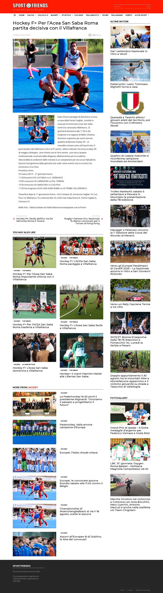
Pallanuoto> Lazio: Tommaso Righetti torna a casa (129, 85)
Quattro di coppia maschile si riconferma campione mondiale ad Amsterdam (129, 158)
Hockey (17, 270)
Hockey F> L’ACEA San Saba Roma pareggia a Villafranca (78, 262)
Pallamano (117, 15)
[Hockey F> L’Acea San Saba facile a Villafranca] (81, 302)
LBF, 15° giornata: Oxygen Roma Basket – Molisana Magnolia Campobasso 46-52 (129, 466)
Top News (26, 270)
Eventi (129, 15)
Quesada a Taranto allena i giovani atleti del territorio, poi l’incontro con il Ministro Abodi (130, 121)
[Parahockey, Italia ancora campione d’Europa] (34, 432)
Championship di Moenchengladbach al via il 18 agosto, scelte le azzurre (79, 511)
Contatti (130, 590)
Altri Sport (141, 15)
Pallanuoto (92, 15)
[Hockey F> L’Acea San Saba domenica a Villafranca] (34, 347)
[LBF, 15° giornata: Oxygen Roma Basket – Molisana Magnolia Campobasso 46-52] (130, 449)
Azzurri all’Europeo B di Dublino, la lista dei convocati (81, 538)
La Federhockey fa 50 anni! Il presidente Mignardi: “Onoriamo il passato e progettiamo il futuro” (81, 400)
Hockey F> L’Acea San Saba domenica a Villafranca (30, 369)
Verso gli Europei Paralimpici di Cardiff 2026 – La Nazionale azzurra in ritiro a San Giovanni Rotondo (130, 270)
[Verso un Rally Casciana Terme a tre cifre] (130, 290)
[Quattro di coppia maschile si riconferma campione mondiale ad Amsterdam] (130, 141)
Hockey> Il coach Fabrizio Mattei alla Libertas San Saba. (81, 375)
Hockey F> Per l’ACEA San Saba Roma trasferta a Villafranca (33, 326)
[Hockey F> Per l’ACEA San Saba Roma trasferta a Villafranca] (34, 301)
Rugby (105, 15)
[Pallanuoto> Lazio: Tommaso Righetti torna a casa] (130, 70)
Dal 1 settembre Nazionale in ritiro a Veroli (128, 52)
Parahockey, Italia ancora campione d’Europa (76, 426)
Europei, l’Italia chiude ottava (79, 452)
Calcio (30, 15)
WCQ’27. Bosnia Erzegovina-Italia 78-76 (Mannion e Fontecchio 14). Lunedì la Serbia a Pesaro (128, 341)
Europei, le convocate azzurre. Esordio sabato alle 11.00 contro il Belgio (81, 483)
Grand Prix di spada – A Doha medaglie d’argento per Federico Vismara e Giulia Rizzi (130, 430)
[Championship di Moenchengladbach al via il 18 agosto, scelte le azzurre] (34, 516)
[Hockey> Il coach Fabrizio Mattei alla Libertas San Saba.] (81, 350)
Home (21, 15)
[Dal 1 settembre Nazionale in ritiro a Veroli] (130, 37)
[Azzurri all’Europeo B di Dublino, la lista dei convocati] (34, 544)
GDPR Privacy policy (143, 590)
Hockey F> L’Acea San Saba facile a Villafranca (81, 327)
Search (147, 7)
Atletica (66, 15)
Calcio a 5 (43, 15)
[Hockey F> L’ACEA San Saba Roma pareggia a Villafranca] (81, 246)
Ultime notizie (28, 364)
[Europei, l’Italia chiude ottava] (34, 460)
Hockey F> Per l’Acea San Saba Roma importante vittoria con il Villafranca (33, 276)
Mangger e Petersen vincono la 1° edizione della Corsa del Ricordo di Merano (129, 232)
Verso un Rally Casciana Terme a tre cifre (130, 305)
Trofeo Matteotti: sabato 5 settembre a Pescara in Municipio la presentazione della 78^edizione (128, 195)
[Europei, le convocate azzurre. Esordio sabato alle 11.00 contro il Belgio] (34, 488)
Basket (54, 15)
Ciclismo (78, 15)
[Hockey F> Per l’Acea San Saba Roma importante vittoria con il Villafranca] (34, 252)
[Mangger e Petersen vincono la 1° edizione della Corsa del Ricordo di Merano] (130, 216)
